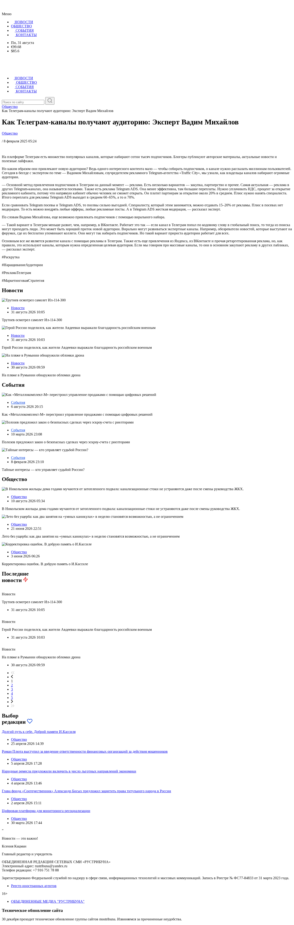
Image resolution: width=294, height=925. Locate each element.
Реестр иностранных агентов (34, 886)
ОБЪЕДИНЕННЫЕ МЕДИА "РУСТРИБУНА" (48, 901)
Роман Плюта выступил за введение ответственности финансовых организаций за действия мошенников (85, 751)
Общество (10, 133)
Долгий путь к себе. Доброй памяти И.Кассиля (39, 732)
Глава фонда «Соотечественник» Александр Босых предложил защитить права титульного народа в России (86, 791)
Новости (18, 308)
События (18, 402)
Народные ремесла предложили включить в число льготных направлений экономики (69, 771)
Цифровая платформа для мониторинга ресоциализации (46, 811)
